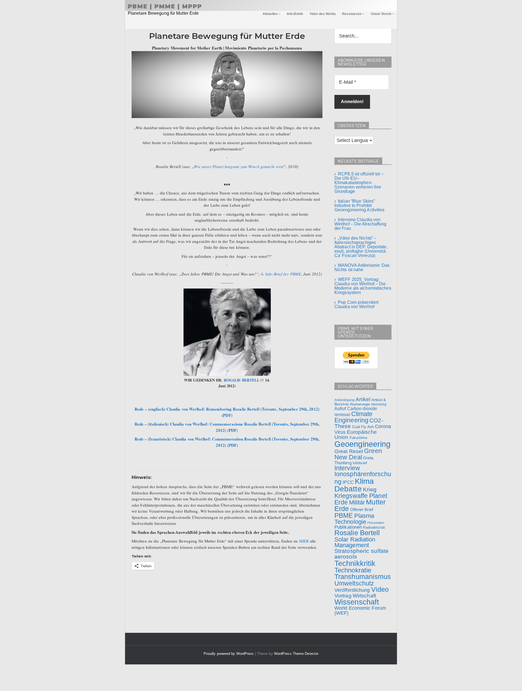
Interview (347, 468)
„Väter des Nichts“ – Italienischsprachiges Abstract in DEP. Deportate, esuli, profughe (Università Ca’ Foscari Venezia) (361, 247)
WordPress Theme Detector (296, 654)
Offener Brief (361, 509)
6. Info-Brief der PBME (281, 274)
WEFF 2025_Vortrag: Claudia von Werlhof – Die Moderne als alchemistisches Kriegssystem (362, 286)
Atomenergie (360, 404)
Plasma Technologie (354, 518)
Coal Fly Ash (363, 426)
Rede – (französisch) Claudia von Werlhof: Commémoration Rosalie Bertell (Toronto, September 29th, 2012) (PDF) (227, 442)
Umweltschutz (354, 583)
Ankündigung (344, 400)
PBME (343, 515)
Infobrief (360, 463)
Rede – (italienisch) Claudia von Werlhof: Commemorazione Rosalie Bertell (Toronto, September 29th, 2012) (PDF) (227, 427)
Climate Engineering (353, 417)
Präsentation (375, 522)
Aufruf (340, 408)
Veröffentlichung (352, 590)
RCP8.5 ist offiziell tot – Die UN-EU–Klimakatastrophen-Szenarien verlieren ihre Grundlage (359, 183)
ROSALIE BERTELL (242, 380)
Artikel (363, 399)
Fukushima (358, 438)
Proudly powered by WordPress (229, 654)
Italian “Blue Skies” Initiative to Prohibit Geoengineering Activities (359, 205)
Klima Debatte (354, 485)
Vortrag (343, 596)
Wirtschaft (364, 596)
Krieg (370, 489)
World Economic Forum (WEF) (360, 610)
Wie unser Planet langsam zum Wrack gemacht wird (239, 166)
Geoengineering (362, 443)
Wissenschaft (356, 602)
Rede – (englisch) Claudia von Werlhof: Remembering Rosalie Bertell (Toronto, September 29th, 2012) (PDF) (227, 412)
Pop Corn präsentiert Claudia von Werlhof (356, 304)
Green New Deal (358, 454)
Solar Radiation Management (354, 542)
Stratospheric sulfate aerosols (361, 554)
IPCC (348, 482)
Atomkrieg (378, 404)
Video (380, 589)
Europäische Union (355, 434)
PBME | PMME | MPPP (165, 6)
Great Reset (348, 451)
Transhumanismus (362, 576)
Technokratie (352, 570)
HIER (304, 541)
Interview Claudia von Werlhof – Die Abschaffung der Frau (360, 224)
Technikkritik (354, 563)
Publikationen (348, 527)
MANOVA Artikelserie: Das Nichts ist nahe (362, 267)
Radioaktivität (374, 527)
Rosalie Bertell (357, 533)
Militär (357, 502)
